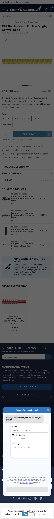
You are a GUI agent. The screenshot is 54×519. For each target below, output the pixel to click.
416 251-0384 (29, 272)
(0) (27, 33)
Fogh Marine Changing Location (18, 150)
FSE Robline (7, 33)
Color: (5, 114)
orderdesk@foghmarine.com (34, 269)
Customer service (27, 386)
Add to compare (8, 140)
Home (4, 22)
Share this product (24, 140)
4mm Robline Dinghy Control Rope (24, 22)
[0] (51, 8)
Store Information (27, 395)
